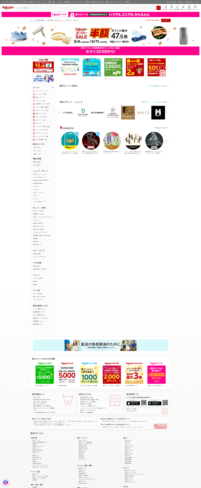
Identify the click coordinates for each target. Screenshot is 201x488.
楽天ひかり (82, 470)
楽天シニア (128, 448)
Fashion (31, 2)
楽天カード (36, 474)
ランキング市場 (37, 278)
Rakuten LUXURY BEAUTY (41, 180)
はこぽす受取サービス (39, 315)
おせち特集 (36, 165)
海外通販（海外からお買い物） (42, 235)
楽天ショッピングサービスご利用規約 (44, 408)
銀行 (54, 2)
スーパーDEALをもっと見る (157, 86)
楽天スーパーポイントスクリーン (134, 474)
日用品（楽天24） (38, 223)
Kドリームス (82, 459)
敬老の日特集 (37, 162)
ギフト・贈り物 (37, 293)
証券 (49, 2)
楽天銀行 (35, 487)
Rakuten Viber (83, 483)
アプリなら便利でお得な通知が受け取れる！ (139, 397)
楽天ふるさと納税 (38, 229)
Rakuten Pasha (129, 476)
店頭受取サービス (38, 321)
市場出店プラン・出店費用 (87, 401)
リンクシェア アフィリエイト (87, 479)
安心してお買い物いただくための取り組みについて (115, 424)
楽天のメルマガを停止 (49, 412)
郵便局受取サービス (38, 312)
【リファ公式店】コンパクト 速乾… (89, 147)
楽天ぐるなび (128, 453)
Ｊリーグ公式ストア (38, 201)
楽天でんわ (82, 472)
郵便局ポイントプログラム (40, 318)
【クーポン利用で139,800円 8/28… (148, 147)
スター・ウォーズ (38, 192)
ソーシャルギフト (38, 299)
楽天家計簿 (128, 463)
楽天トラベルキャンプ (85, 444)
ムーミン (35, 198)
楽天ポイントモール (130, 472)
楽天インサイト (129, 480)
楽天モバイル (82, 468)
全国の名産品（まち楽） (40, 269)
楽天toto (81, 453)
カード (44, 2)
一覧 (52, 87)
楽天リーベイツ (37, 459)
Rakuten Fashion (38, 183)
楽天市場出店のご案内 (86, 397)
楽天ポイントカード (130, 470)
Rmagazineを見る (161, 160)
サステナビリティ (131, 411)
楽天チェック (128, 478)
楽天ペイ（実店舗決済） (87, 412)
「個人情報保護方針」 (59, 425)
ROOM (127, 2)
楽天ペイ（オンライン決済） (41, 476)
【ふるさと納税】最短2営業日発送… (101, 147)
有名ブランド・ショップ (40, 174)
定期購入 (35, 238)
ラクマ (73, 2)
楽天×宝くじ (82, 455)
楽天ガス (127, 442)
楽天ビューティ (129, 450)
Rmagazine (36, 266)
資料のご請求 (95, 399)
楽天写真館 (128, 459)
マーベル (35, 189)
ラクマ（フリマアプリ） (40, 257)
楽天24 (87, 2)
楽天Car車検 (128, 457)
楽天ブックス (36, 440)
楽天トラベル (82, 440)
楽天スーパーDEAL (38, 211)
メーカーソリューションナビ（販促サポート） (93, 408)
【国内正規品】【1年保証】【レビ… (66, 147)
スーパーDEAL (22, 2)
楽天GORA (82, 452)
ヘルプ (196, 2)
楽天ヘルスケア (129, 446)
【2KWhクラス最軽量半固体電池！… (125, 147)
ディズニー (36, 186)
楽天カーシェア (83, 450)
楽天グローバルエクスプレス (41, 467)
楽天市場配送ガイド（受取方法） (42, 406)
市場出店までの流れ (85, 404)
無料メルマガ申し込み (39, 404)
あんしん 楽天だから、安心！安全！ (160, 426)
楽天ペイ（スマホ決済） (39, 478)
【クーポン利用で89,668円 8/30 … (78, 147)
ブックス (59, 2)
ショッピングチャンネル (40, 232)
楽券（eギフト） (38, 244)
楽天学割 (35, 241)
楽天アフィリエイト (84, 477)
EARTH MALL (37, 254)
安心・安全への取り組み (40, 401)
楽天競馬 (81, 457)
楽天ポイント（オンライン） (88, 410)
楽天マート (36, 455)
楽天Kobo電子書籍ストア (40, 442)
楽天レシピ (128, 452)
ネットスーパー (118, 2)
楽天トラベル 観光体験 (85, 442)
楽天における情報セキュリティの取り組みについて (115, 419)
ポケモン (35, 195)
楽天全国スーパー (38, 457)
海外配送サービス (38, 324)
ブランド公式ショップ (39, 177)
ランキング (13, 2)
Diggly (35, 284)
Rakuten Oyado (83, 448)
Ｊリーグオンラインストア (40, 465)
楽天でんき (128, 440)
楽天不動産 (128, 461)
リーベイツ (80, 2)
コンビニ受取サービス (39, 309)
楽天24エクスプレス (97, 2)
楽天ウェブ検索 (83, 475)
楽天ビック (108, 2)
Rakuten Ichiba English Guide (41, 399)
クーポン (35, 220)
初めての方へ (37, 397)
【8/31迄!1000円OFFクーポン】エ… (136, 147)
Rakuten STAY (83, 446)
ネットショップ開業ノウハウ (88, 406)
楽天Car (127, 455)
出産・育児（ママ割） (39, 296)
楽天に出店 (189, 2)
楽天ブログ (82, 481)
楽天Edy (35, 480)
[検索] (159, 8)
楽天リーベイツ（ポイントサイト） (43, 217)
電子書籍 (67, 2)
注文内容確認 (38, 412)
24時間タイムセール (39, 214)
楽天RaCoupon (37, 463)
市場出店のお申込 (85, 399)
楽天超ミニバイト (130, 482)
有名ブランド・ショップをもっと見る (154, 102)
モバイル (5, 2)
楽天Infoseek (82, 473)
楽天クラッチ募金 (131, 409)
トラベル (38, 2)
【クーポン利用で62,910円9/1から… (160, 147)
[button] (171, 8)
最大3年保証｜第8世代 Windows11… (113, 147)
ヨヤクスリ (128, 444)
